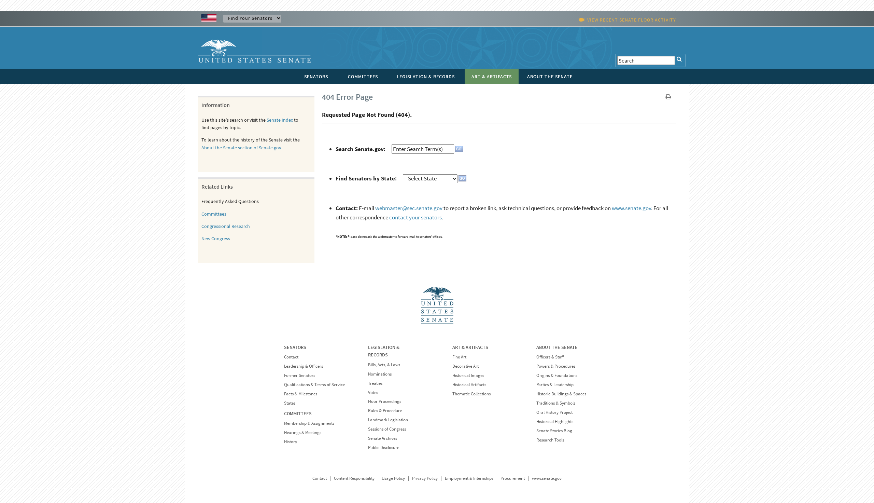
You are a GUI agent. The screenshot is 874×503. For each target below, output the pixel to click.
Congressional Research (225, 226)
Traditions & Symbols (555, 403)
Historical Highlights (554, 421)
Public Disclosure (383, 447)
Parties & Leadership (555, 385)
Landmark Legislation (388, 420)
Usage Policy (393, 478)
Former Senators (299, 375)
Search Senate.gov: (360, 149)
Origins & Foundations (556, 375)
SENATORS (295, 347)
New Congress (215, 238)
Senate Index (280, 120)
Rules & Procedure (385, 410)
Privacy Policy (425, 478)
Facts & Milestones (300, 394)
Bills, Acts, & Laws (384, 365)
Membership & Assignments (309, 423)
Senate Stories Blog (554, 431)
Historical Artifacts (469, 385)
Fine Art (459, 357)
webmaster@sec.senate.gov (408, 208)
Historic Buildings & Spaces (561, 394)
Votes (373, 392)
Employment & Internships (469, 478)
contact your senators (415, 217)
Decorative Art (465, 366)
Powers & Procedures (555, 366)
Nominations (380, 374)
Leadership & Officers (303, 366)
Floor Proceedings (384, 401)
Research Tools (550, 440)
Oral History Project (554, 412)
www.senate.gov (631, 208)
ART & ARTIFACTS (470, 347)
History (290, 442)
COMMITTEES (298, 413)
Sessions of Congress (387, 429)
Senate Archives (382, 438)
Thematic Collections (471, 394)
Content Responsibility (354, 478)
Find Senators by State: (366, 178)
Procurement (513, 478)
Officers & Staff (550, 357)
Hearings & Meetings (302, 432)
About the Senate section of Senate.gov (241, 148)
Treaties (375, 383)
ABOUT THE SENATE (557, 347)
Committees (213, 214)
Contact (291, 357)
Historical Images (468, 375)
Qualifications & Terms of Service (314, 385)
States (289, 403)
